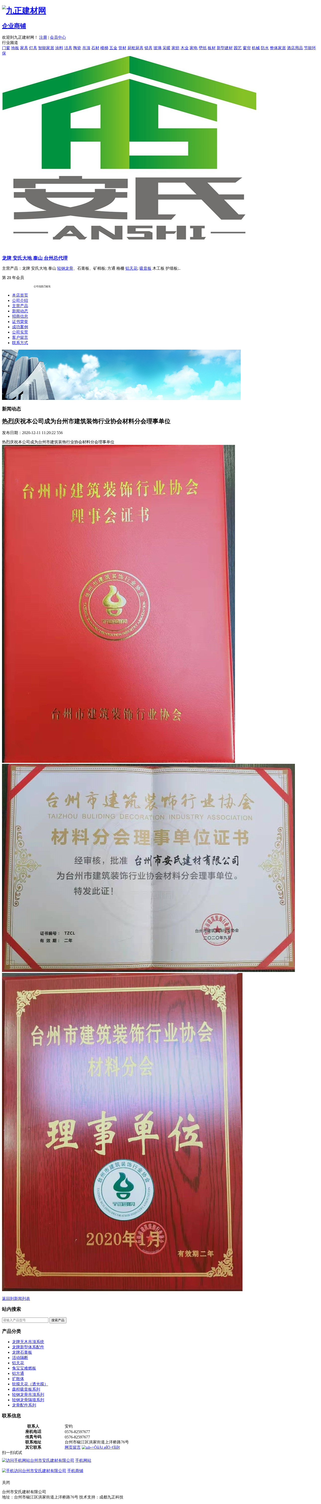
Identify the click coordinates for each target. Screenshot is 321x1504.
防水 (265, 48)
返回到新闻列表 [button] (16, 1298)
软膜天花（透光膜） (30, 1384)
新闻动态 (20, 311)
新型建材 (225, 48)
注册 (43, 37)
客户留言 (20, 337)
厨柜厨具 (135, 48)
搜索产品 (57, 1320)
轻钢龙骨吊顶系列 (28, 1394)
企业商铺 (14, 26)
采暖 (167, 48)
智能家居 (46, 48)
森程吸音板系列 (26, 1389)
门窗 (6, 48)
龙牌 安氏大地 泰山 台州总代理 (35, 258)
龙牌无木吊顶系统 (28, 1342)
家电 (194, 48)
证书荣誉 (20, 321)
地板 (15, 48)
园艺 (238, 48)
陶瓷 (77, 48)
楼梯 (104, 48)
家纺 (176, 48)
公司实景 (20, 332)
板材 (212, 48)
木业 (185, 48)
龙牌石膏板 (22, 1352)
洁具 (68, 48)
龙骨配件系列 (24, 1405)
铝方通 (18, 1373)
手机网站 (83, 1460)
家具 (24, 48)
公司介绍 (20, 300)
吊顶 (86, 48)
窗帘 (247, 48)
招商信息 (20, 316)
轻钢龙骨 (65, 268)
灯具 (33, 48)
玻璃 (157, 48)
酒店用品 (295, 48)
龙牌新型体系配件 (28, 1347)
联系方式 (20, 343)
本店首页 (20, 295)
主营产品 (20, 306)
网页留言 (73, 1447)
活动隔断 (20, 1357)
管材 (122, 48)
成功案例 (20, 327)
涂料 (59, 48)
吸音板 (145, 268)
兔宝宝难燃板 (24, 1368)
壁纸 (203, 48)
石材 (95, 48)
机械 (256, 48)
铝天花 (131, 268)
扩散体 (18, 1379)
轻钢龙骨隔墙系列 (28, 1400)
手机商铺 (75, 1471)
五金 (113, 48)
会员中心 (58, 37)
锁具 (148, 48)
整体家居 (278, 48)
